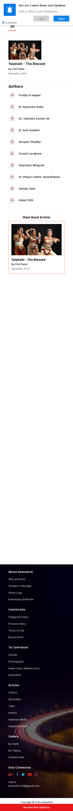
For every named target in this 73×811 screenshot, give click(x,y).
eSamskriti (14, 674)
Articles (12, 654)
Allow (61, 19)
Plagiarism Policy (18, 616)
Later (41, 19)
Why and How (16, 579)
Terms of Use (16, 630)
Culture (12, 692)
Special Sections (18, 726)
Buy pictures (15, 637)
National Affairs (17, 719)
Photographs (16, 661)
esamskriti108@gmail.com (23, 785)
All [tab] (12, 26)
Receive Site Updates (36, 807)
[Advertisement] (36, 419)
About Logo (15, 592)
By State (13, 743)
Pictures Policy (17, 623)
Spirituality (14, 699)
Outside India (16, 757)
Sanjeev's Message (19, 585)
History (12, 712)
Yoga (11, 705)
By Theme (14, 750)
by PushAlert (11, 22)
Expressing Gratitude (20, 599)
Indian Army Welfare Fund (23, 668)
